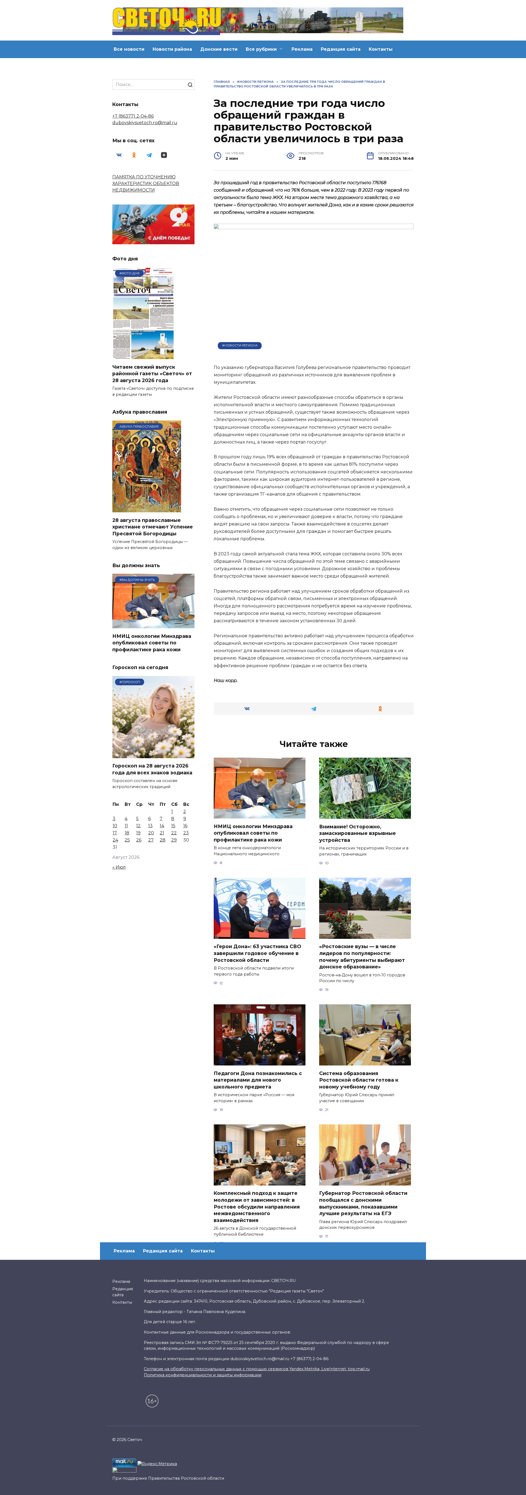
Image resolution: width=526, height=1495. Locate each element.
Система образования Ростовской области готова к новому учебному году (358, 1079)
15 (173, 825)
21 (162, 832)
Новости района (172, 49)
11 (126, 825)
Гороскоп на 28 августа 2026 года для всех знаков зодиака (152, 769)
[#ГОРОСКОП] (153, 754)
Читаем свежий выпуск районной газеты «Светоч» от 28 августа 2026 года (152, 373)
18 (127, 832)
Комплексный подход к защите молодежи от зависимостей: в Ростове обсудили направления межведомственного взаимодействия (257, 1206)
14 (162, 825)
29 (174, 840)
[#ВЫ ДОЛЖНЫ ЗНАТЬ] (153, 624)
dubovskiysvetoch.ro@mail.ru (144, 122)
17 (115, 832)
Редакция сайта (341, 49)
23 (186, 832)
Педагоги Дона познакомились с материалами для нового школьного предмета (258, 1079)
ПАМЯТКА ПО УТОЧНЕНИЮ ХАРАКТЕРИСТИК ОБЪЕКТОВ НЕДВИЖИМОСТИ (145, 183)
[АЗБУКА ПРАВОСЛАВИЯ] (146, 508)
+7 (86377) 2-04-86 (133, 116)
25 (127, 840)
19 (138, 832)
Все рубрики (261, 49)
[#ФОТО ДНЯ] (144, 355)
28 (162, 840)
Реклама (302, 49)
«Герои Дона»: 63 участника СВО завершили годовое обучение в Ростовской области (257, 953)
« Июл (119, 867)
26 (138, 840)
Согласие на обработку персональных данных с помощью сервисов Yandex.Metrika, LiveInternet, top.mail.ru (257, 1384)
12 (138, 825)
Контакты (381, 49)
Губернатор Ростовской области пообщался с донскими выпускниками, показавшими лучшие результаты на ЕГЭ (363, 1203)
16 (185, 825)
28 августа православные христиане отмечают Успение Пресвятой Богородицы (152, 526)
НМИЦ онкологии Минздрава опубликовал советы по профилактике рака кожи (253, 832)
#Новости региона (240, 345)
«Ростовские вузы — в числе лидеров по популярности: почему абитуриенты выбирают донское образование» (362, 956)
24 (115, 840)
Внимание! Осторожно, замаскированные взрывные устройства (357, 833)
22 (174, 832)
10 (115, 825)
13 (150, 825)
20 (151, 832)
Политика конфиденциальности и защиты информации (202, 1390)
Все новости (129, 49)
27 (151, 840)
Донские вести (219, 49)
